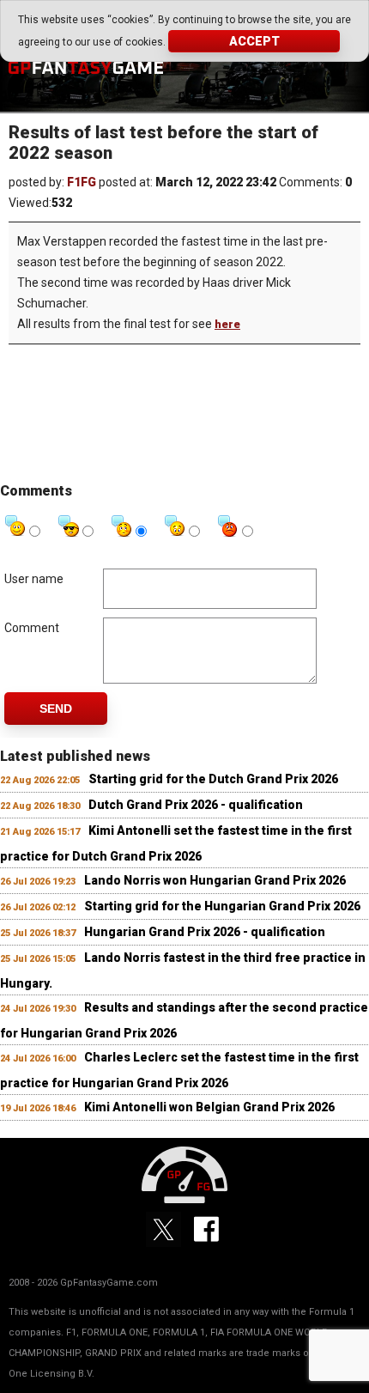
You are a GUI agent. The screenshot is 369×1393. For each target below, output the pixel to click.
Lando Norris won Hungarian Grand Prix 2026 (215, 880)
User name (34, 579)
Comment (31, 628)
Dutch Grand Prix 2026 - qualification (195, 805)
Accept (254, 41)
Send (55, 708)
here (227, 324)
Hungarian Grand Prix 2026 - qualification (204, 932)
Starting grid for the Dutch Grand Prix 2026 (213, 779)
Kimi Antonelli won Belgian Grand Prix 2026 (209, 1107)
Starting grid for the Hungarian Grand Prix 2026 (222, 906)
